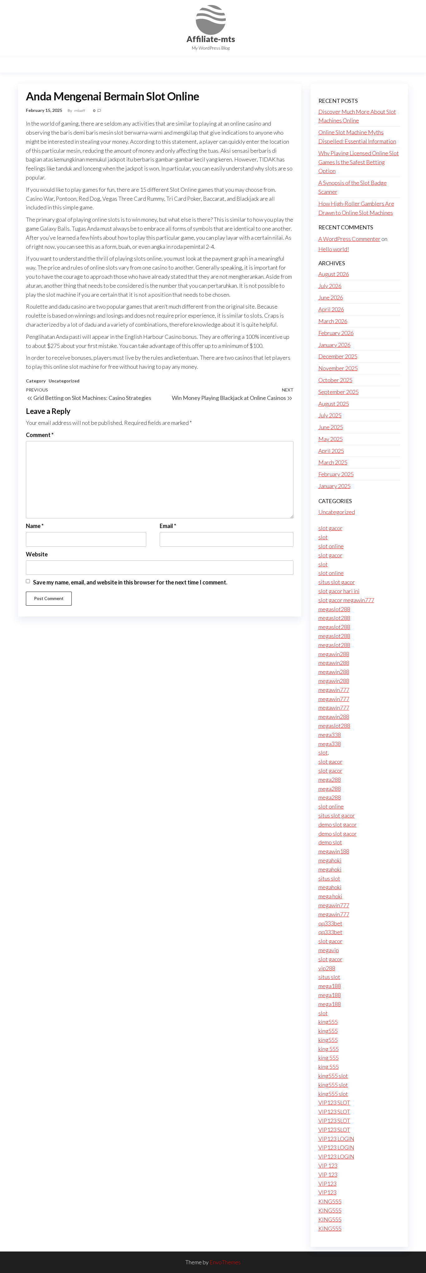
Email (168, 525)
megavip (328, 950)
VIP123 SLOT (334, 1102)
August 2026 (333, 274)
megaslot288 (334, 609)
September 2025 (338, 391)
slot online (331, 546)
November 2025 (338, 368)
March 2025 (332, 462)
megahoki (329, 860)
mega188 (329, 985)
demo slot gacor (337, 824)
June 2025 (330, 427)
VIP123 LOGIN (336, 1138)
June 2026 (330, 297)
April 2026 (331, 309)
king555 (328, 1021)
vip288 (326, 968)
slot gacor (330, 528)
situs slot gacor (336, 582)
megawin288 (333, 654)
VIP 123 (327, 1165)
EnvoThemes (225, 1262)
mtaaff (80, 110)
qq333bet (330, 923)
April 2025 (331, 450)
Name (35, 525)
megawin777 (333, 689)
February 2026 (336, 332)
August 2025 (333, 403)
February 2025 (336, 474)
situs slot (329, 878)
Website (37, 554)
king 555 (328, 1048)
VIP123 (327, 1183)
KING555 (329, 1201)
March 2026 (332, 321)
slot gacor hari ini (339, 591)
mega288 (329, 779)
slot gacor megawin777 (346, 600)
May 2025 (330, 438)
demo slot (330, 842)
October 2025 (335, 380)
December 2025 (337, 356)
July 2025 (329, 415)
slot (323, 537)
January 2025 (334, 486)
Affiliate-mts (210, 39)
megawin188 (333, 851)
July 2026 (329, 285)
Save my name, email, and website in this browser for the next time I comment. (130, 582)
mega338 (329, 734)
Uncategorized (64, 380)
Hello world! (333, 249)
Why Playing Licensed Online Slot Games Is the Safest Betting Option (358, 162)
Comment (40, 434)
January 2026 (334, 344)
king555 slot (333, 1075)
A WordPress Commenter (349, 238)
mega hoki (330, 896)
